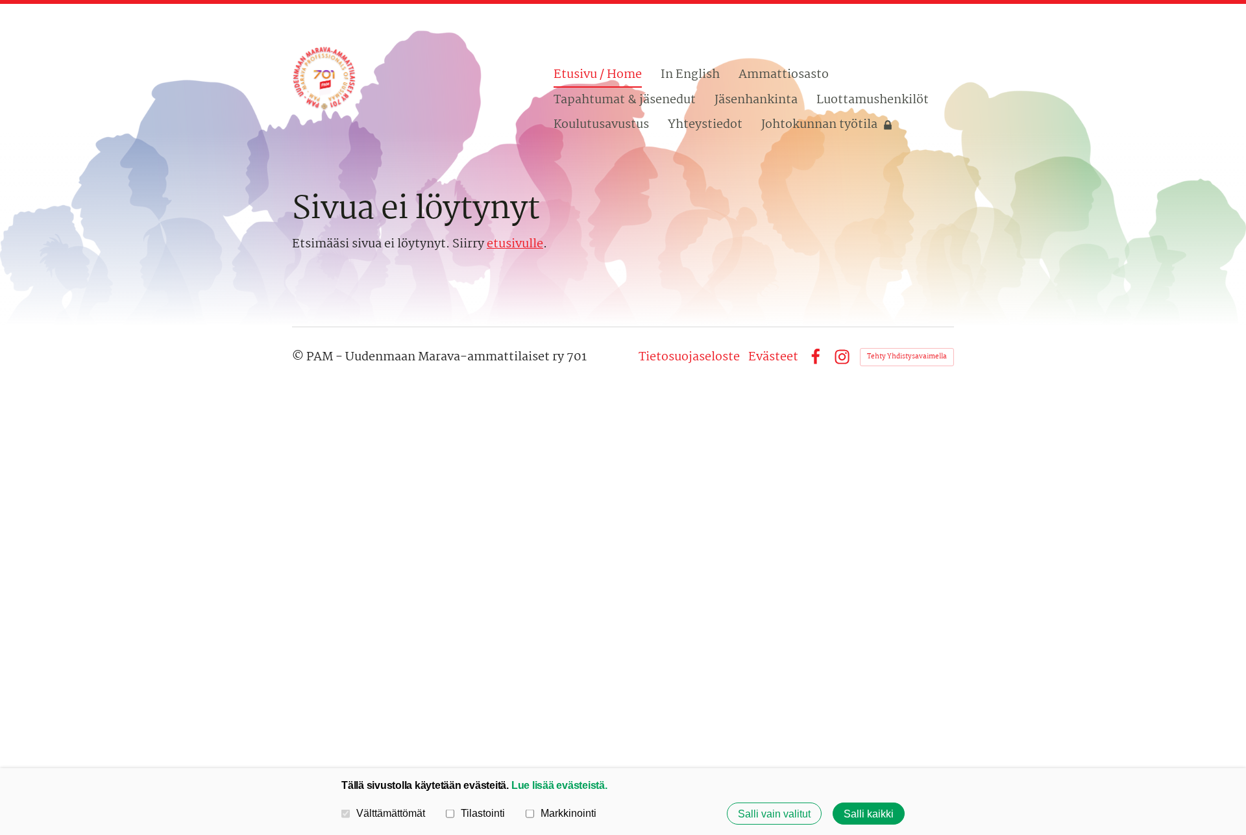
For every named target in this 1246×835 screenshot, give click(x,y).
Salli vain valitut (774, 813)
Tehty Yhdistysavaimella (907, 356)
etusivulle (515, 244)
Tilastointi (483, 813)
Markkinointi (568, 813)
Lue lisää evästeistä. (559, 785)
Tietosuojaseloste (689, 357)
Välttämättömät (390, 813)
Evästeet (773, 357)
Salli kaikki (869, 813)
